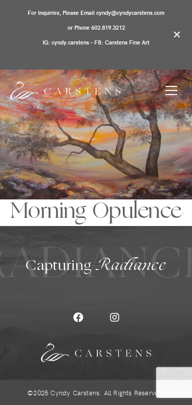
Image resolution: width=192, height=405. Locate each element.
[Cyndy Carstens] (65, 90)
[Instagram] (114, 317)
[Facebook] (78, 317)
